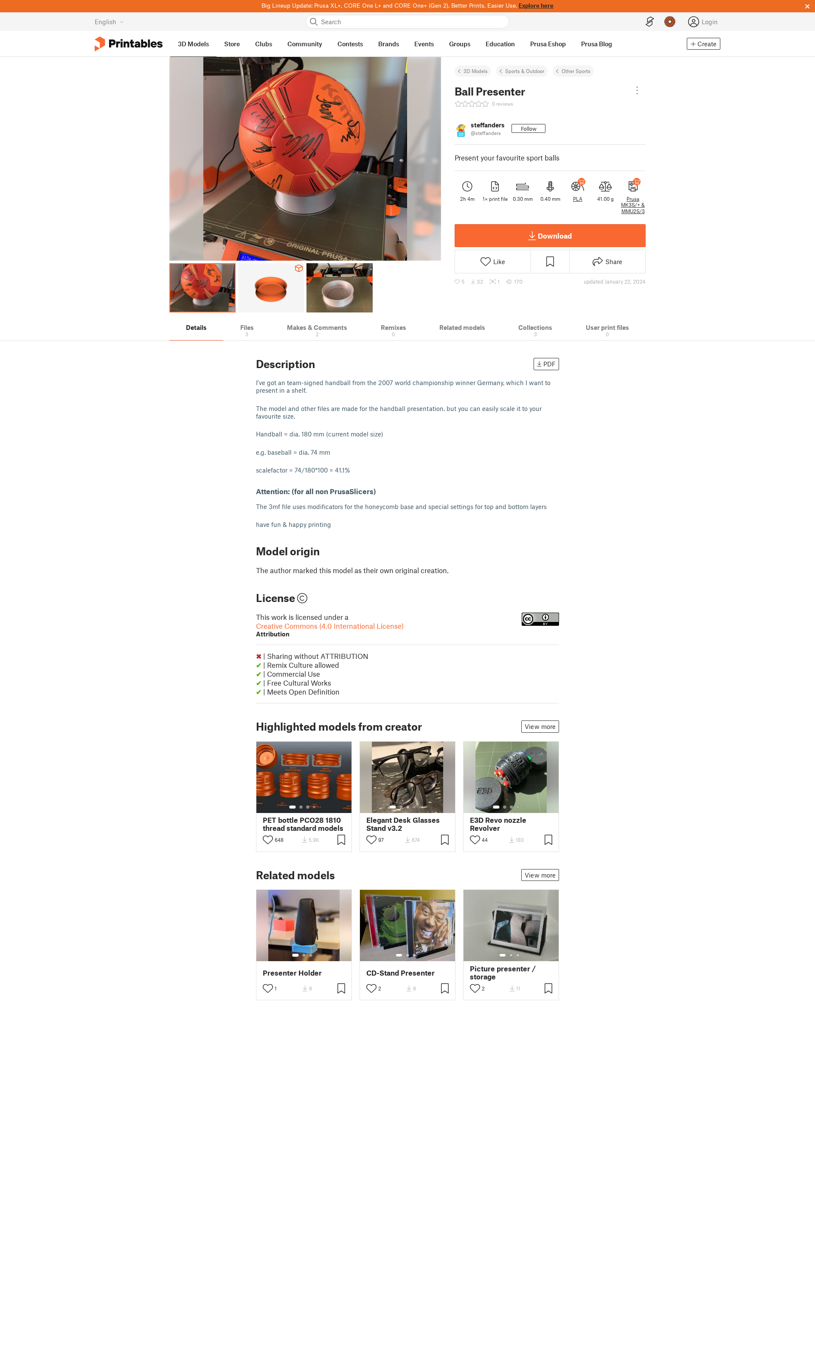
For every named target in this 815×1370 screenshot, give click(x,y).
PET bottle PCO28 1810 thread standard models (303, 824)
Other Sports (576, 71)
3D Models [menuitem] (193, 44)
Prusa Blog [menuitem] (596, 44)
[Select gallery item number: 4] (314, 807)
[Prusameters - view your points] (669, 21)
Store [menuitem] (232, 44)
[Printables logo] (129, 44)
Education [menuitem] (500, 44)
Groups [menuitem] (459, 44)
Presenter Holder (292, 973)
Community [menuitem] (304, 44)
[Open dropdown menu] (637, 90)
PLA (577, 199)
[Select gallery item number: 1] (292, 807)
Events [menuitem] (424, 44)
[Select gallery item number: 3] (307, 807)
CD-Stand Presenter (400, 973)
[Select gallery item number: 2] (301, 807)
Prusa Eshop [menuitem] (548, 44)
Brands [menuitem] (388, 44)
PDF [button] (549, 364)
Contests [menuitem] (350, 44)
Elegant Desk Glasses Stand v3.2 (403, 824)
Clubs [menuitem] (263, 44)
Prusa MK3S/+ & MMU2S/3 (633, 205)
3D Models (476, 71)
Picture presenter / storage (503, 973)
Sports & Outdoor (524, 71)
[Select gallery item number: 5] (420, 807)
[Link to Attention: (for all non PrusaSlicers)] (381, 491)
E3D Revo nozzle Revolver (498, 824)
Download (555, 235)
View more (540, 726)
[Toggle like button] (268, 840)
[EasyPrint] (650, 21)
